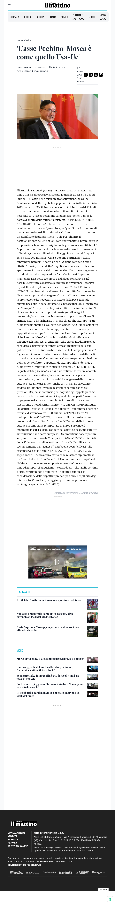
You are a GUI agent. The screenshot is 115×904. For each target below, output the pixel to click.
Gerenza (13, 839)
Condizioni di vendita (16, 834)
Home (20, 40)
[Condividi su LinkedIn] (91, 75)
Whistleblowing (18, 846)
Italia (53, 17)
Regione (28, 17)
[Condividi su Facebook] (86, 75)
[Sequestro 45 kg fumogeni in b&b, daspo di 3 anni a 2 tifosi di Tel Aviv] (92, 677)
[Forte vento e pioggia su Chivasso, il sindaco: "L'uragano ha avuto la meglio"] (92, 686)
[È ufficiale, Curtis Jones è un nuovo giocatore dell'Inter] (92, 604)
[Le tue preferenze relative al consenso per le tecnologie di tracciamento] (110, 899)
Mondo (64, 17)
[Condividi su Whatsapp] (101, 75)
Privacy (12, 842)
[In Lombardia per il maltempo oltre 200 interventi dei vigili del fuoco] (92, 694)
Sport (92, 17)
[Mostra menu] (9, 4)
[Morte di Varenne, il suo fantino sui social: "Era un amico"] (92, 660)
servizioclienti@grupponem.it (24, 864)
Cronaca (14, 17)
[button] (57, 562)
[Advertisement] (57, 28)
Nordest (41, 17)
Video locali (103, 17)
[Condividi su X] (96, 75)
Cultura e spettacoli (78, 17)
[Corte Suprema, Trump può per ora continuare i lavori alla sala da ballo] (92, 631)
